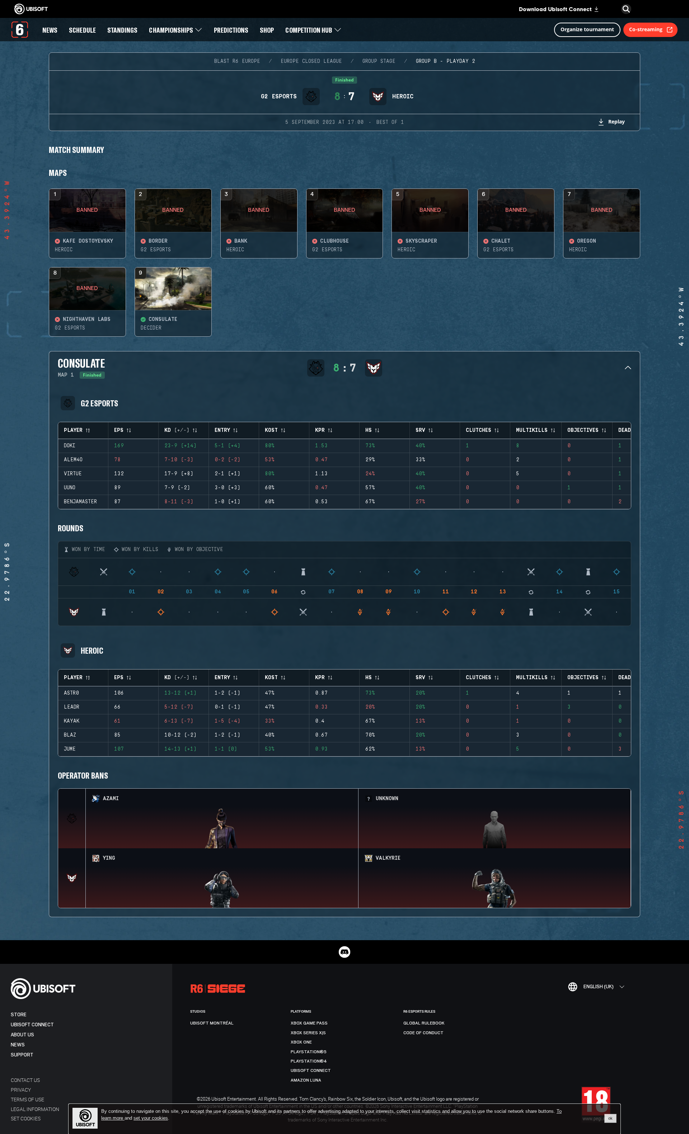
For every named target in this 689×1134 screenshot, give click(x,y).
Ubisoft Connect (32, 1024)
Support (22, 1055)
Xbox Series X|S (308, 1032)
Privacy (21, 1089)
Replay (616, 121)
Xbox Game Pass (309, 1023)
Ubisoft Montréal (212, 1023)
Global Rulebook (424, 1023)
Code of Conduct (423, 1032)
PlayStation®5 (309, 1051)
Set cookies (26, 1118)
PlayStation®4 (309, 1061)
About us (22, 1034)
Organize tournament (587, 29)
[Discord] (344, 952)
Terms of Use (27, 1099)
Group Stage (378, 61)
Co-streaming (645, 29)
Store (19, 1014)
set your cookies (150, 1118)
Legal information (35, 1109)
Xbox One (301, 1042)
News (18, 1044)
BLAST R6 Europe (237, 61)
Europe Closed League (311, 61)
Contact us (25, 1080)
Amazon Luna (306, 1080)
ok (610, 1118)
